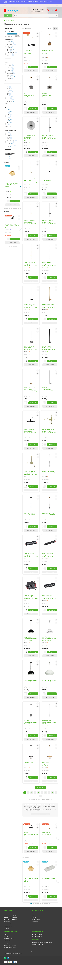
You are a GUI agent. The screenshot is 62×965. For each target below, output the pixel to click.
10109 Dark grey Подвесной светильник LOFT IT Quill (30, 722)
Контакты (6, 912)
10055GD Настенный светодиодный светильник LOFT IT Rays (49, 306)
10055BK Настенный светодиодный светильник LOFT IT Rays (30, 306)
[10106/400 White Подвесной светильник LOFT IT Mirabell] (49, 627)
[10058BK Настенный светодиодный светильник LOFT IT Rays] (31, 419)
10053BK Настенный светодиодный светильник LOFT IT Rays (49, 180)
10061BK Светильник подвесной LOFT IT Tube (49, 472)
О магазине (7, 921)
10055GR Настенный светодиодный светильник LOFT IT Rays (30, 347)
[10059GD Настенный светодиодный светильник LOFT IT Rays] (31, 461)
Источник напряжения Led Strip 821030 (48, 879)
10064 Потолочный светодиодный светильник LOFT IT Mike (31, 597)
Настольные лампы (9, 938)
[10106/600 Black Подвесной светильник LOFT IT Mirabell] (31, 668)
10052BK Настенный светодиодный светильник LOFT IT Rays (49, 137)
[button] (4, 186)
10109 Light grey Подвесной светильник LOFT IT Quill (49, 722)
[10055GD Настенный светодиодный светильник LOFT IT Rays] (49, 294)
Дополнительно (37, 910)
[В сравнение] (19, 169)
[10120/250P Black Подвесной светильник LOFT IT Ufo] (31, 752)
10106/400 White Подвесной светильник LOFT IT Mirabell (49, 638)
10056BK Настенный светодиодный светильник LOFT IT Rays (49, 347)
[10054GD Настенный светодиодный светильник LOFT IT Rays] (31, 252)
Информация (8, 910)
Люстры (6, 936)
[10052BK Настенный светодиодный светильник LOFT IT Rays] (49, 125)
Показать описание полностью (40, 814)
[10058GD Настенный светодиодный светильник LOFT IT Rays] (49, 419)
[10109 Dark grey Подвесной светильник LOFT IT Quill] (31, 710)
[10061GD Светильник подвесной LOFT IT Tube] (49, 503)
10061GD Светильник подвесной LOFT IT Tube (49, 514)
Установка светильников (10, 919)
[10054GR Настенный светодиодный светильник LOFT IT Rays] (49, 252)
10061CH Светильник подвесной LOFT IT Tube (30, 514)
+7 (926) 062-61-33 (38, 9)
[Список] (56, 28)
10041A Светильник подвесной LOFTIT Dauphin (29, 95)
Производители (36, 919)
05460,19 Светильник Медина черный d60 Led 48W (12, 225)
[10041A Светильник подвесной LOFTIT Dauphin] (31, 83)
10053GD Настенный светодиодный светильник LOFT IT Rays (30, 222)
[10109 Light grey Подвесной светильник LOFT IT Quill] (49, 710)
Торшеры (6, 943)
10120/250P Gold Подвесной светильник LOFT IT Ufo (49, 764)
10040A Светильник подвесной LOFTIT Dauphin (47, 52)
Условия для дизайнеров (10, 917)
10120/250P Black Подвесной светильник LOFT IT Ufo (30, 764)
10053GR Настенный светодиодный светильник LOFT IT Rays (49, 222)
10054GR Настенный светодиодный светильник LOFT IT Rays (49, 264)
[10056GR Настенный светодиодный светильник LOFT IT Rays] (49, 377)
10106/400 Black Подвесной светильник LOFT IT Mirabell (30, 638)
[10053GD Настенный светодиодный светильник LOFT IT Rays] (31, 210)
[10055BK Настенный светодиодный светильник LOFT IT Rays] (31, 294)
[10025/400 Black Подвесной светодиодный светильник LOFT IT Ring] (31, 40)
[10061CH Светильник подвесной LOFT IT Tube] (31, 503)
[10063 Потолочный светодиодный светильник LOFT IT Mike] (49, 543)
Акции (33, 915)
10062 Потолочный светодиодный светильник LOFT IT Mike (31, 555)
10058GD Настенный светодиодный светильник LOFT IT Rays (49, 431)
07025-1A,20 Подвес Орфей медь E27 (47, 833)
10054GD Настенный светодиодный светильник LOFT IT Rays (30, 264)
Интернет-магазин (10, 931)
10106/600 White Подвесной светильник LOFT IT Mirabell (49, 680)
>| (40, 796)
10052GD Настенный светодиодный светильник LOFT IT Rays (30, 180)
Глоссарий (34, 917)
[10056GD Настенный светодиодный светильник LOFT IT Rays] (31, 377)
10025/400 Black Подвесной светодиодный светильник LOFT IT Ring (31, 53)
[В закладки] (19, 166)
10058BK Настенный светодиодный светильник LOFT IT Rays (30, 431)
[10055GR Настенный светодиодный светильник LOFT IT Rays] (31, 335)
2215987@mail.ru (38, 11)
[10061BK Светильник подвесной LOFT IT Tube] (49, 461)
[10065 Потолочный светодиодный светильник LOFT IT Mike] (49, 585)
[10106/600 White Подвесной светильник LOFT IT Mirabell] (49, 668)
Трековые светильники (10, 945)
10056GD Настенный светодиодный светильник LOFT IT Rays (30, 389)
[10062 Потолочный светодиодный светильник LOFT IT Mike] (31, 543)
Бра (5, 934)
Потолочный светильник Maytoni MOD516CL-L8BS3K (12, 185)
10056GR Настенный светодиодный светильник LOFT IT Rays (49, 389)
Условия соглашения (9, 926)
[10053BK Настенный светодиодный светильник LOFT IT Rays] (49, 168)
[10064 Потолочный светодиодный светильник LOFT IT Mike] (31, 585)
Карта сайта (35, 921)
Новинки (34, 912)
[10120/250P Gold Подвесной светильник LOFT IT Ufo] (49, 752)
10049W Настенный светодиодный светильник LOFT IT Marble (29, 138)
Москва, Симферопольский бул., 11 (42, 942)
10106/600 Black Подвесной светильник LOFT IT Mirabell (30, 680)
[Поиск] (56, 15)
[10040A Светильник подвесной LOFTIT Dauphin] (49, 40)
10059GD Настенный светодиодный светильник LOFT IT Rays (30, 473)
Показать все (8, 58)
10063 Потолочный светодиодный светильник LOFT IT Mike (49, 555)
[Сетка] (54, 28)
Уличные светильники (10, 947)
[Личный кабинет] (57, 5)
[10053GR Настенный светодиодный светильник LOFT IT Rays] (49, 210)
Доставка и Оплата (9, 923)
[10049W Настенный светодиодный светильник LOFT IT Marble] (31, 125)
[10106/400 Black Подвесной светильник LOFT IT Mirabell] (31, 627)
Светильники (10, 20)
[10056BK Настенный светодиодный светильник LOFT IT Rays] (49, 335)
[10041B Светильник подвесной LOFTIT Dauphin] (49, 83)
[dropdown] (5, 5)
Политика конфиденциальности (12, 915)
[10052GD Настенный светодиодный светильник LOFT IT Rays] (31, 168)
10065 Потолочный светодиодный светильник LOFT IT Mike (49, 597)
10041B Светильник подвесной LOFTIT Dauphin (47, 95)
